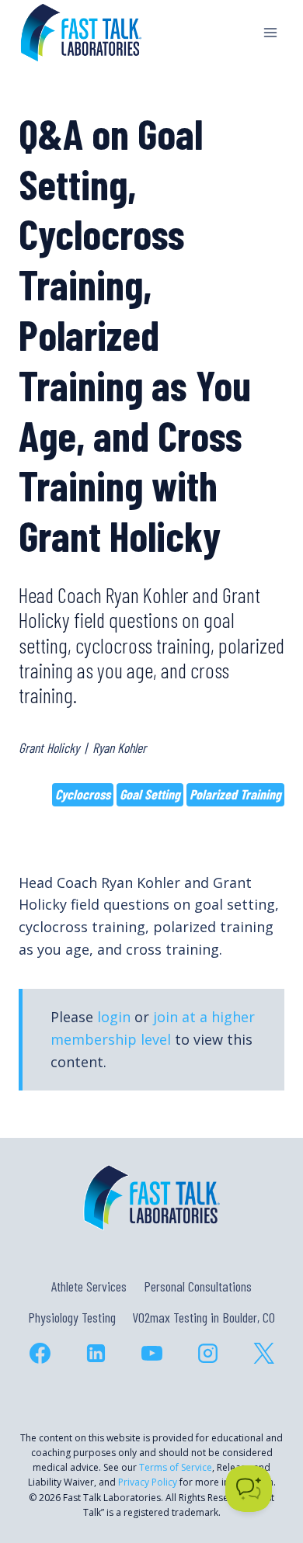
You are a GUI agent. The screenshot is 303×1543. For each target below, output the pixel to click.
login (114, 1016)
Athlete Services (89, 1286)
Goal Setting (150, 794)
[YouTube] (151, 1354)
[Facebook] (40, 1354)
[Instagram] (207, 1354)
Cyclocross (82, 794)
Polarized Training (235, 794)
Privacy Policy (147, 1482)
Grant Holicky (49, 747)
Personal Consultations (198, 1286)
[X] (263, 1354)
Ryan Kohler (119, 747)
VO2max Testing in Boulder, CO (203, 1317)
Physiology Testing (72, 1317)
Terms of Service (175, 1467)
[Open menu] (270, 32)
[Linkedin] (96, 1354)
